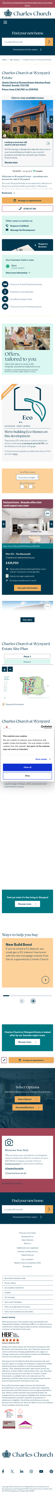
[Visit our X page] (12, 1471)
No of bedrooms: (27, 482)
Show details (41, 759)
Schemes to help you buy (27, 1251)
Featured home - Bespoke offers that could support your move (22, 504)
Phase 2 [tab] (27, 661)
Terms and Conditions (13, 1302)
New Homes (15, 59)
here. (15, 453)
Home (4, 59)
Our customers (27, 1259)
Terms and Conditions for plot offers (18, 1311)
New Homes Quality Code (14, 1278)
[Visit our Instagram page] (31, 1471)
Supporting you (27, 1255)
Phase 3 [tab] (27, 656)
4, (26, 487)
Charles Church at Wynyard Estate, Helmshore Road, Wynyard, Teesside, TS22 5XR (26, 84)
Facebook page (12, 1163)
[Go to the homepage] (27, 12)
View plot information (27, 587)
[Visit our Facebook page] (3, 1471)
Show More (27, 619)
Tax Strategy (9, 1297)
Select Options (25, 1099)
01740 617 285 (30, 208)
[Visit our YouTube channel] (41, 1471)
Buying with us (27, 1236)
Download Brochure (25, 1107)
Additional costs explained (27, 1248)
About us (27, 1243)
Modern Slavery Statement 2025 (27, 1263)
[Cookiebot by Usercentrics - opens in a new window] (41, 727)
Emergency (27, 1266)
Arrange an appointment (29, 200)
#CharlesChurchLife (14, 1168)
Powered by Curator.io (12, 1183)
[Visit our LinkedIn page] (21, 1471)
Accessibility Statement (14, 1287)
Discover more (11, 162)
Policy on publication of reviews (17, 1307)
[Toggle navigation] (5, 22)
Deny (27, 776)
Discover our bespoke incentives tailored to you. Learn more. (27, 4)
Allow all (27, 767)
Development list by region (25, 49)
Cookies (7, 1292)
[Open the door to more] (27, 349)
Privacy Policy (10, 1283)
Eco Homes (34, 431)
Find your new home (27, 1233)
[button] (6, 119)
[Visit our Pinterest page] (51, 1471)
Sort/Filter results (27, 472)
